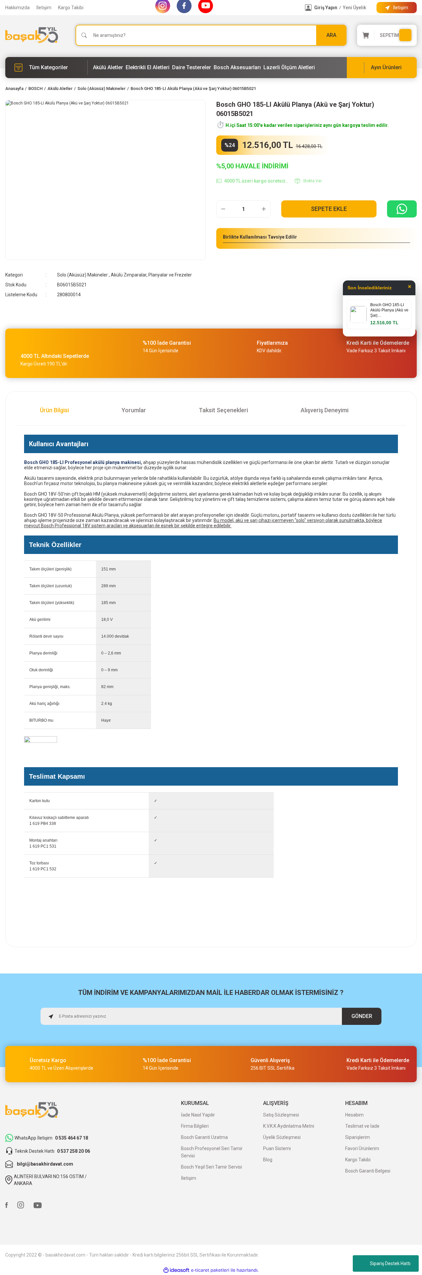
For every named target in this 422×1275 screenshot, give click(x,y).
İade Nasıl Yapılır (198, 1114)
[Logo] (31, 35)
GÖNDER (361, 1016)
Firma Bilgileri (195, 1126)
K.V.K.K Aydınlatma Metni (288, 1126)
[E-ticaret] (210, 1270)
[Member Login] (308, 7)
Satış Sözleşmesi (281, 1114)
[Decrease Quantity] (223, 209)
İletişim (43, 7)
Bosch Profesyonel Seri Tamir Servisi (212, 1152)
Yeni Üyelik (354, 7)
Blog (267, 1159)
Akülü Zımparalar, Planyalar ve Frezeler (151, 274)
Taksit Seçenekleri (223, 410)
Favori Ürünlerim (362, 1148)
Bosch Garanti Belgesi (367, 1171)
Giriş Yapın (325, 7)
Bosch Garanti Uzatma (204, 1137)
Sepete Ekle (329, 208)
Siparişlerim (357, 1137)
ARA (331, 35)
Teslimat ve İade (362, 1126)
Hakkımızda (17, 7)
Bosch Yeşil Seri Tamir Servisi (211, 1167)
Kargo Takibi (70, 7)
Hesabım (354, 1114)
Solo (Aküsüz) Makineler (82, 274)
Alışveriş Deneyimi (324, 410)
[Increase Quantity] (263, 209)
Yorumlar (134, 410)
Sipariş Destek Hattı (390, 1263)
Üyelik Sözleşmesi (282, 1137)
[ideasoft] (176, 1270)
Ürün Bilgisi (54, 410)
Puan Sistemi (277, 1148)
